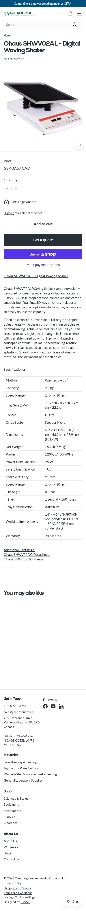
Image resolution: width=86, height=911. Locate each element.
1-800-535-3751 (15, 706)
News (8, 853)
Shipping (9, 213)
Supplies (9, 817)
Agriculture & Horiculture (21, 768)
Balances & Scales (16, 798)
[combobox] (43, 24)
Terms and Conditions (18, 893)
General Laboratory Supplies (23, 780)
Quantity (11, 180)
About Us (10, 841)
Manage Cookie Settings (19, 897)
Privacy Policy (13, 883)
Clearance (11, 823)
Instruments (12, 810)
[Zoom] (79, 145)
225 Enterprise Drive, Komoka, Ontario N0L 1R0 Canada (21, 722)
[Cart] (70, 13)
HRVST (25, 902)
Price (8, 161)
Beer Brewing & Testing (20, 762)
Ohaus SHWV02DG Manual (24, 559)
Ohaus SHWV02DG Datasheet (27, 554)
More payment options (43, 265)
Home (7, 35)
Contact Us (12, 859)
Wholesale (11, 847)
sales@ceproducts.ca (18, 712)
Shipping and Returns (17, 888)
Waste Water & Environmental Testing (30, 774)
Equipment (11, 804)
